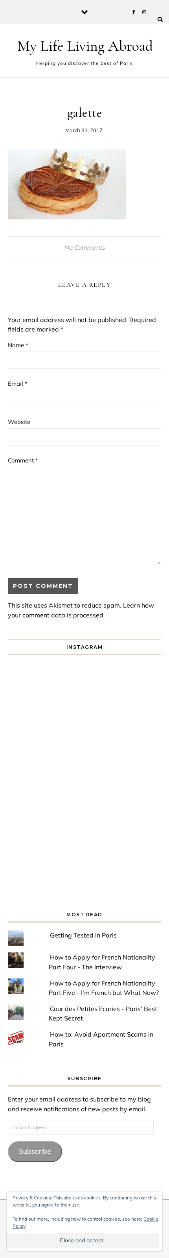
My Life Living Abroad (85, 46)
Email (18, 383)
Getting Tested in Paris (83, 935)
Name (18, 345)
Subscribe (35, 1151)
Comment (23, 460)
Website (19, 421)
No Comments (84, 247)
